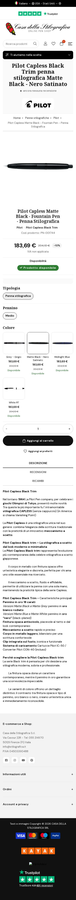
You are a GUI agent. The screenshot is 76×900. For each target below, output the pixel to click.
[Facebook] (6, 760)
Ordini (7, 789)
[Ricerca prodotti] (35, 44)
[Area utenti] (45, 43)
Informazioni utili (14, 774)
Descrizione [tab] (38, 463)
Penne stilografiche (37, 118)
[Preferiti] (53, 43)
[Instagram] (14, 760)
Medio (9, 315)
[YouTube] (23, 760)
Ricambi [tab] (38, 481)
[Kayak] (38, 851)
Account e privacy (15, 804)
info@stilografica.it (14, 746)
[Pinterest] (31, 760)
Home (17, 118)
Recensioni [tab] (38, 472)
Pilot (56, 118)
